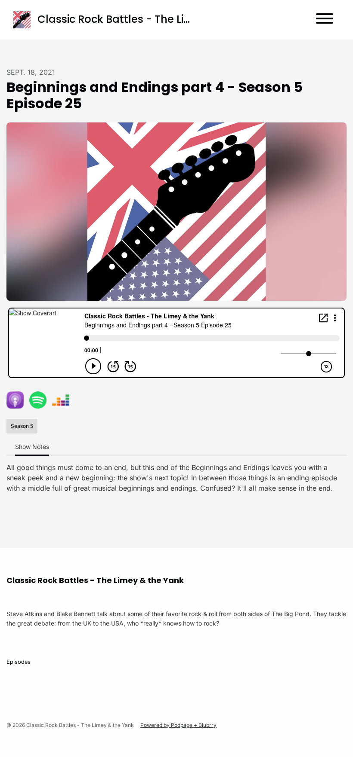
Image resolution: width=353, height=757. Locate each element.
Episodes (18, 662)
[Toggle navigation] (325, 20)
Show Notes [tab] (32, 446)
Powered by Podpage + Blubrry (178, 725)
